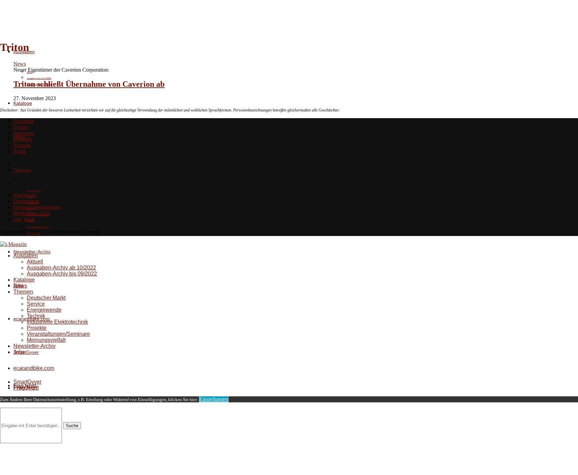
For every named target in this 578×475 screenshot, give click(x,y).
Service (36, 304)
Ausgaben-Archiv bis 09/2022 (62, 273)
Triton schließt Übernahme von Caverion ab (89, 84)
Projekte (36, 328)
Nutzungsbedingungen (37, 207)
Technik (36, 316)
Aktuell (35, 261)
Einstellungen (213, 399)
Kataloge (22, 103)
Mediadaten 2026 (31, 213)
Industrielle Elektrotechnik (57, 322)
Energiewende (44, 310)
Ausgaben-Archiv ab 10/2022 (39, 78)
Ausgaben (25, 255)
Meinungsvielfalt (46, 340)
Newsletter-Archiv (32, 251)
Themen (23, 292)
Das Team (24, 219)
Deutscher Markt (34, 191)
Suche (72, 425)
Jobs (19, 352)
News (20, 286)
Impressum (24, 195)
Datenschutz (26, 201)
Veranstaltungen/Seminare (38, 227)
